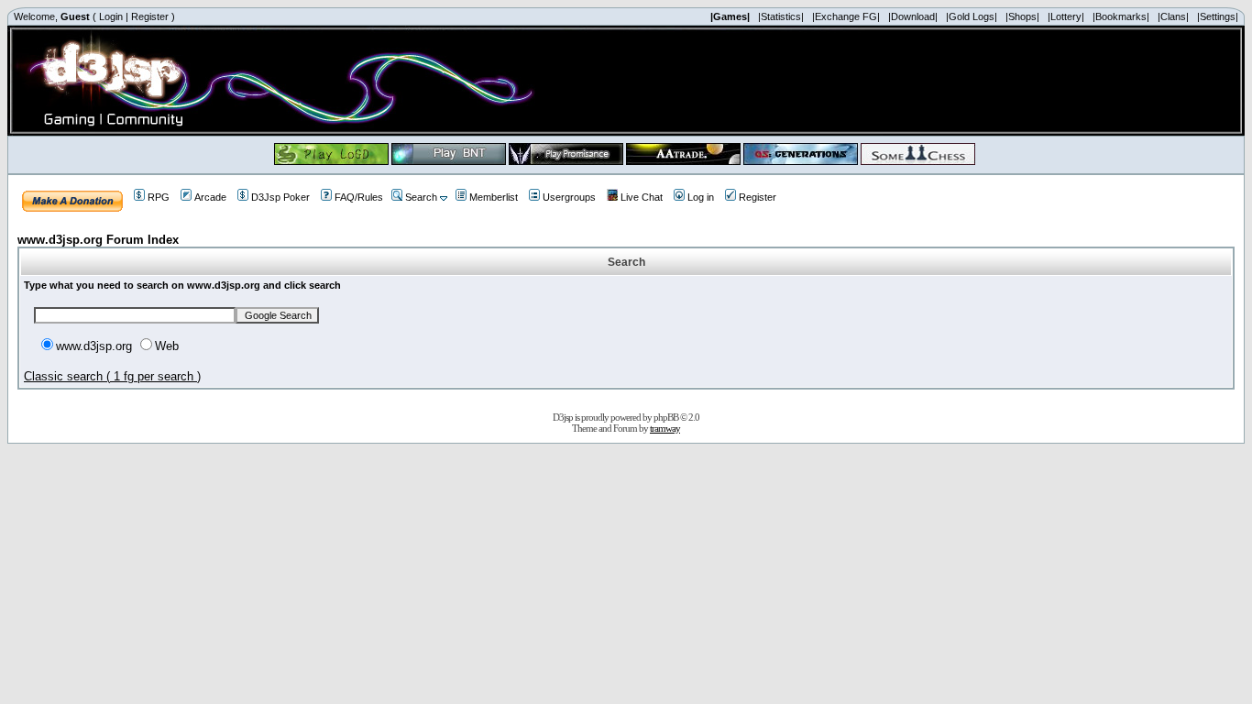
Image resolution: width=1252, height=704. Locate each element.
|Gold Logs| (971, 16)
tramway (665, 428)
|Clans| (1173, 16)
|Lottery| (1066, 16)
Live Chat (642, 197)
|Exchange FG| (846, 16)
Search (421, 197)
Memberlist (493, 197)
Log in (700, 197)
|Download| (913, 16)
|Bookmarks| (1121, 16)
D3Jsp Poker (280, 197)
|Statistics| (781, 16)
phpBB (665, 417)
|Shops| (1022, 16)
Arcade (210, 197)
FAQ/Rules (359, 197)
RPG (159, 197)
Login (111, 16)
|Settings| (1217, 16)
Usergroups (569, 197)
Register (150, 16)
